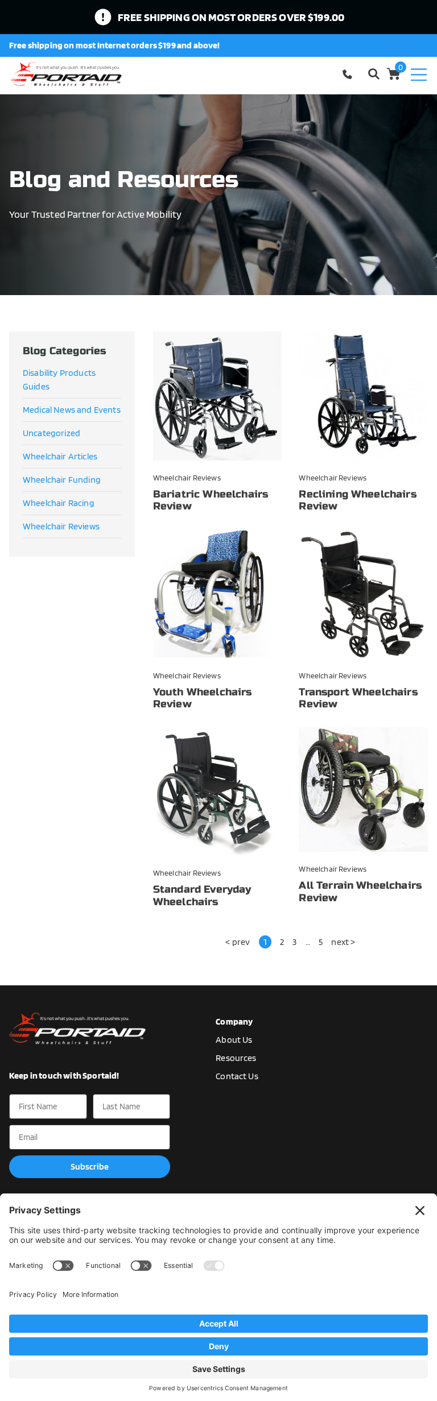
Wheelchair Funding (62, 479)
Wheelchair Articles (60, 456)
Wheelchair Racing (58, 503)
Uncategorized (51, 433)
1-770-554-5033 (349, 74)
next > (343, 941)
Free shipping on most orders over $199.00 (231, 17)
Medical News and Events (72, 409)
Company (234, 1021)
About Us (234, 1039)
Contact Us (237, 1076)
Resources (236, 1057)
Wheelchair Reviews (61, 526)
